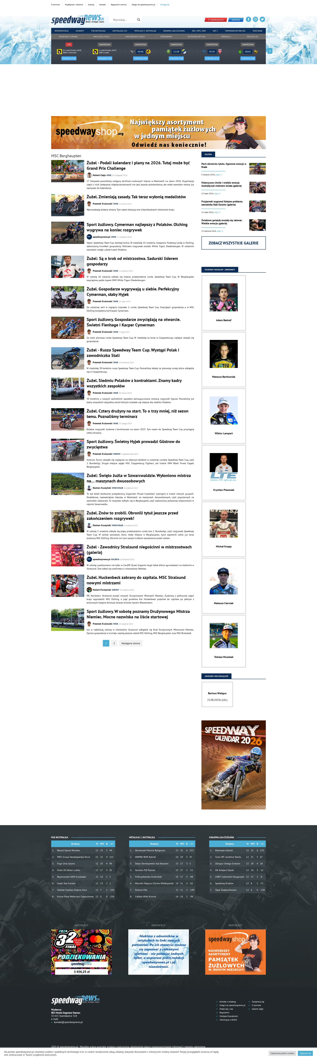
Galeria (115, 559)
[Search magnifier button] (138, 19)
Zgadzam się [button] (305, 1053)
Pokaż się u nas (226, 1009)
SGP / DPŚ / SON (199, 31)
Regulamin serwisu (119, 4)
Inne (108, 175)
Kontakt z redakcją (227, 1001)
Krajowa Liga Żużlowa (174, 31)
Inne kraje (257, 31)
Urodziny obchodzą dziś (216, 676)
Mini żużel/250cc (101, 36)
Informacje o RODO (228, 1019)
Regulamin (224, 1012)
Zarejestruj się (257, 1001)
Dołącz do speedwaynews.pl (143, 4)
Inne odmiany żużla (135, 36)
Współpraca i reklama (74, 4)
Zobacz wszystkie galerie (234, 243)
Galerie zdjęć (257, 1009)
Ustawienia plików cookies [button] (282, 1053)
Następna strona (131, 643)
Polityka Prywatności (228, 1016)
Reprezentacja (62, 31)
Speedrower (166, 36)
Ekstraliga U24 (120, 31)
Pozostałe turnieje (68, 36)
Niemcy (117, 454)
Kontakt (102, 4)
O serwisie (55, 4)
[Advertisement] (158, 91)
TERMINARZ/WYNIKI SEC (235, 31)
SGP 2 (215, 31)
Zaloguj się (164, 4)
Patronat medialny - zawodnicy (220, 269)
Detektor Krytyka (196, 36)
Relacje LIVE (252, 36)
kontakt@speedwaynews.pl (68, 1022)
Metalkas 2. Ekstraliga (145, 31)
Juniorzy (80, 31)
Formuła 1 (226, 36)
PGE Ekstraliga (98, 31)
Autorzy (91, 4)
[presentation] (47, 51)
